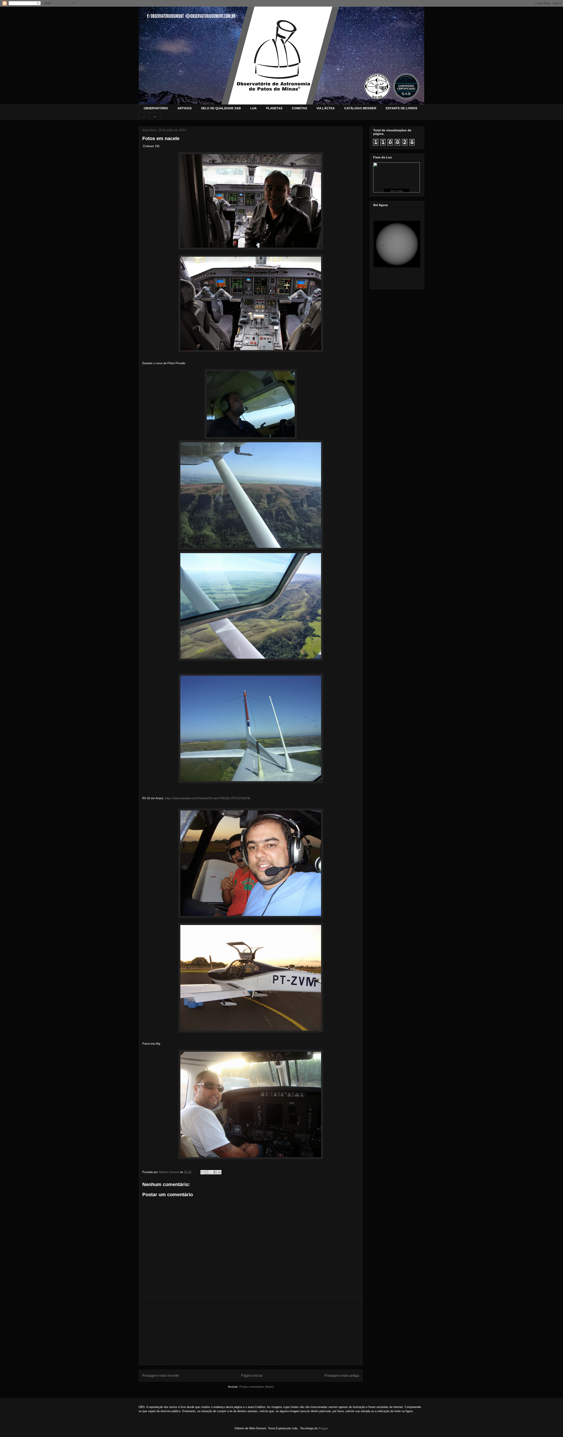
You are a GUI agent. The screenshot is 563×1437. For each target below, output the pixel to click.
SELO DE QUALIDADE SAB (221, 108)
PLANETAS (274, 108)
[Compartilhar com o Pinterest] (219, 1172)
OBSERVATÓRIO (156, 108)
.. (155, 116)
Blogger (323, 1428)
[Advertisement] (250, 1331)
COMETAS (299, 108)
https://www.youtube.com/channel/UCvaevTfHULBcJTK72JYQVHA (207, 798)
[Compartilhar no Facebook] (215, 1172)
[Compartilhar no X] (211, 1172)
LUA (253, 108)
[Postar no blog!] (207, 1172)
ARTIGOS (184, 108)
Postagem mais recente (160, 1375)
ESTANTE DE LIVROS (401, 108)
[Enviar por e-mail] (202, 1172)
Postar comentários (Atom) (256, 1386)
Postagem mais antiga (341, 1375)
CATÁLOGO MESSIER (360, 108)
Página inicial (251, 1375)
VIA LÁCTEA (325, 108)
